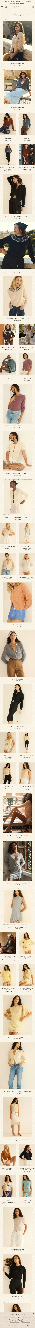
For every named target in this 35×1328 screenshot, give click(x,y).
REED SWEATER (17, 1297)
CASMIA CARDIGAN (8, 1168)
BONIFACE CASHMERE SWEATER (17, 271)
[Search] (29, 7)
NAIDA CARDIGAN (8, 956)
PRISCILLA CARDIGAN (8, 756)
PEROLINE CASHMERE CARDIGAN (8, 168)
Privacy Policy (26, 1322)
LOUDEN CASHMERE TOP (27, 787)
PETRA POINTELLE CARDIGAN (27, 547)
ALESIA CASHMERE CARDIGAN (27, 377)
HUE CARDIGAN (8, 348)
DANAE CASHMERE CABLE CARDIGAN (17, 1091)
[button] (2, 7)
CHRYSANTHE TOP (8, 1199)
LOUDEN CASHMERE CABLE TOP (17, 1139)
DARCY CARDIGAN (17, 64)
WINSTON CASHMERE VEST (17, 927)
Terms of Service (14, 1322)
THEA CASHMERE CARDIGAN (17, 835)
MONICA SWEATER (17, 1249)
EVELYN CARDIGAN (8, 546)
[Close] (33, 1314)
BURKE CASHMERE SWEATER (8, 989)
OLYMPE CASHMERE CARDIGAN (17, 318)
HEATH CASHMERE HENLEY (8, 137)
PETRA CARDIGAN (26, 348)
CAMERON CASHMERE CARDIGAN (27, 1169)
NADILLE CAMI (8, 786)
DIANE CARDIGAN (27, 756)
